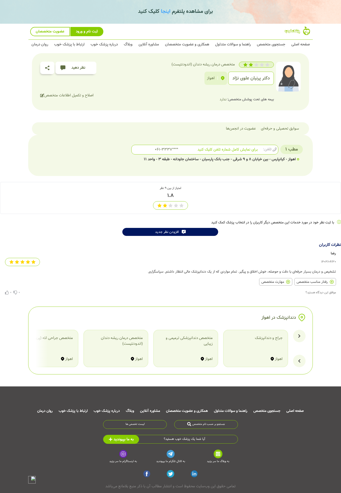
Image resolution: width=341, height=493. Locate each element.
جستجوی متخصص (271, 44)
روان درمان (39, 44)
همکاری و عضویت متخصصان (187, 44)
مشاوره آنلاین (149, 44)
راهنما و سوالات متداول (233, 44)
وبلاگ (128, 44)
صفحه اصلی (300, 44)
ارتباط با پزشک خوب (69, 44)
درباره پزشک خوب (104, 44)
